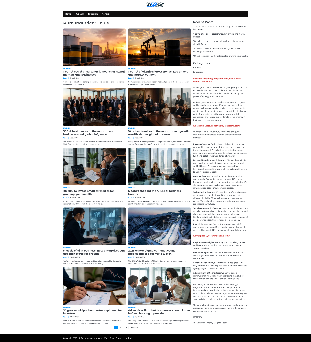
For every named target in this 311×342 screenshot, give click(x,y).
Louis (65, 78)
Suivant (134, 327)
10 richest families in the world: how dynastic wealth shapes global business (158, 133)
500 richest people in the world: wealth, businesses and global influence (90, 133)
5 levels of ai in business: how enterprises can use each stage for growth (94, 252)
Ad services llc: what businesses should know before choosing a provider (159, 312)
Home (68, 13)
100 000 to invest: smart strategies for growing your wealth (88, 192)
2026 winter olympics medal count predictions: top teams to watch (151, 252)
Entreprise (93, 13)
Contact (105, 13)
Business (79, 13)
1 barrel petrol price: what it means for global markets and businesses (94, 73)
